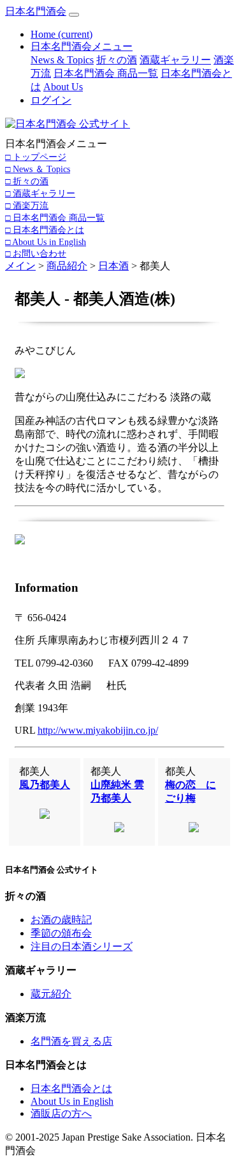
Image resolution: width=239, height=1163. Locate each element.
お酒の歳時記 (61, 919)
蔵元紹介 (51, 993)
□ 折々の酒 (26, 181)
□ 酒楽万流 (26, 205)
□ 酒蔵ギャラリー (40, 193)
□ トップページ (35, 157)
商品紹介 (67, 265)
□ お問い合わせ (35, 253)
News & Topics (62, 59)
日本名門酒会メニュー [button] (82, 46)
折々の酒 (116, 59)
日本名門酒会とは (71, 1088)
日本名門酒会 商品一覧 (106, 73)
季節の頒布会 (61, 933)
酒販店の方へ (61, 1113)
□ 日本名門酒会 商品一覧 (55, 217)
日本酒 (113, 265)
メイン (20, 265)
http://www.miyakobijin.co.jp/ (98, 730)
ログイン (51, 100)
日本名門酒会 (35, 11)
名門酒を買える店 (71, 1041)
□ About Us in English (45, 242)
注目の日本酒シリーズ (82, 946)
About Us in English (72, 1101)
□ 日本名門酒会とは (44, 230)
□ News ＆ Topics (37, 169)
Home (61, 34)
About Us (63, 86)
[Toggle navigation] (74, 15)
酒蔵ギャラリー (175, 59)
